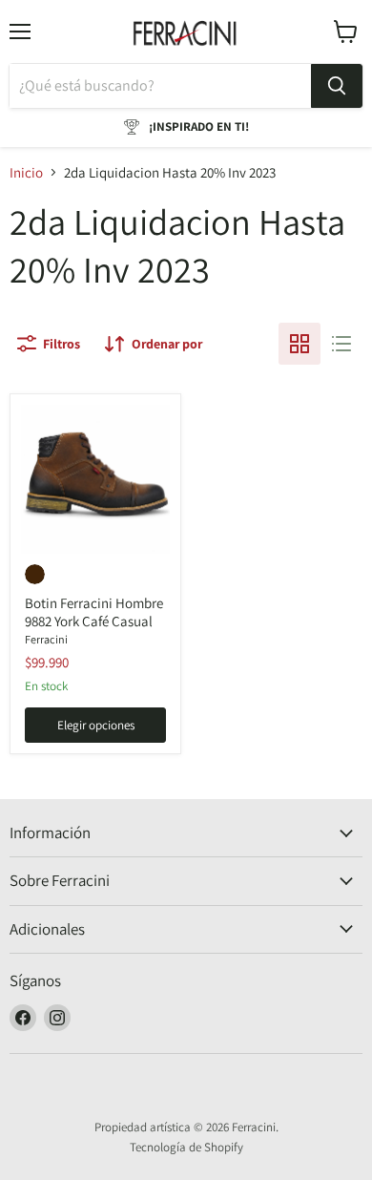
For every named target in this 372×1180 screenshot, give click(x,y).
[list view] (341, 344)
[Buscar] (336, 86)
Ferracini (46, 639)
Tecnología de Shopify (186, 1147)
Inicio (26, 172)
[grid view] (299, 344)
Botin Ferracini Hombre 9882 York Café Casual (94, 612)
